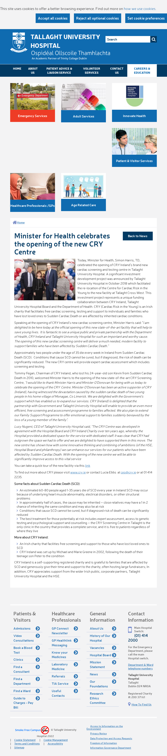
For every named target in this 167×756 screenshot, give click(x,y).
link (87, 465)
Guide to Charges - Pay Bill (23, 703)
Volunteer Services (91, 71)
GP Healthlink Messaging (62, 642)
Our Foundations (99, 683)
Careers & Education (142, 71)
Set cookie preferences (146, 18)
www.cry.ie (78, 472)
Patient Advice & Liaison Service (59, 71)
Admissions (22, 628)
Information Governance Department (110, 747)
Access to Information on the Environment (105, 727)
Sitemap (19, 747)
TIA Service (60, 683)
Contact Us (116, 71)
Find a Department (22, 681)
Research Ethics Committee (97, 698)
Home (17, 68)
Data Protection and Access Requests (111, 738)
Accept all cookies (53, 18)
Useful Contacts (58, 693)
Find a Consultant (21, 669)
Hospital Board (100, 655)
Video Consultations (23, 637)
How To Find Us (142, 704)
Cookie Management (56, 740)
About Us (33, 71)
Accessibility (55, 743)
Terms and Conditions (27, 743)
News (94, 674)
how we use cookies (139, 8)
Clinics (18, 659)
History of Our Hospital (100, 637)
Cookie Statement (25, 740)
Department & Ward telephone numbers (140, 666)
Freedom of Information (103, 743)
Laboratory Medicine (60, 666)
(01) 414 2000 (138, 637)
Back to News (137, 236)
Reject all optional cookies (97, 18)
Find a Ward (22, 691)
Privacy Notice (98, 733)
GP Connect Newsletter (60, 630)
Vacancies (97, 647)
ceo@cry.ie (128, 472)
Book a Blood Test (22, 649)
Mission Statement (97, 664)
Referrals (58, 676)
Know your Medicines (60, 654)
